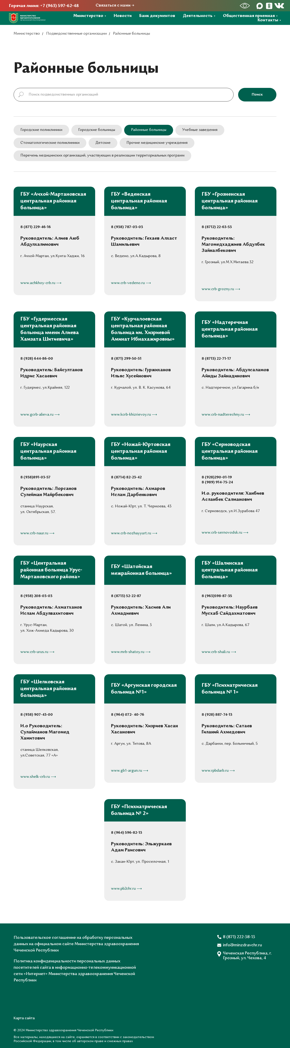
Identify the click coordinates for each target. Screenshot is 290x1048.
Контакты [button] (268, 20)
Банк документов (157, 16)
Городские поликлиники (41, 130)
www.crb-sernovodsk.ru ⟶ (225, 533)
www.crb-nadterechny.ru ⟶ (226, 415)
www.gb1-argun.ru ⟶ (129, 771)
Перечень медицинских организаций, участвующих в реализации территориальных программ (102, 155)
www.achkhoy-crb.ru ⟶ (40, 283)
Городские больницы (96, 130)
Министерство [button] (88, 16)
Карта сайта (24, 1018)
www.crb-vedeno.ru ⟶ (131, 283)
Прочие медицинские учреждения (157, 143)
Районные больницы (148, 130)
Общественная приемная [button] (249, 16)
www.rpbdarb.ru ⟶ (218, 771)
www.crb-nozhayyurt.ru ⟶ (134, 533)
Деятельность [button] (198, 16)
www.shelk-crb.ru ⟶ (38, 777)
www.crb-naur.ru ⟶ (37, 533)
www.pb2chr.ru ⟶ (126, 889)
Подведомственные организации (76, 34)
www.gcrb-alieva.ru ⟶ (40, 415)
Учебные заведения (200, 130)
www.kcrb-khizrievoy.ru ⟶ (134, 415)
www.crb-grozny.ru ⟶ (221, 289)
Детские (103, 143)
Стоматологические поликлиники (50, 143)
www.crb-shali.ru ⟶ (219, 652)
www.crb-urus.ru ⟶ (37, 652)
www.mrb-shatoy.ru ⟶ (130, 652)
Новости (123, 16)
